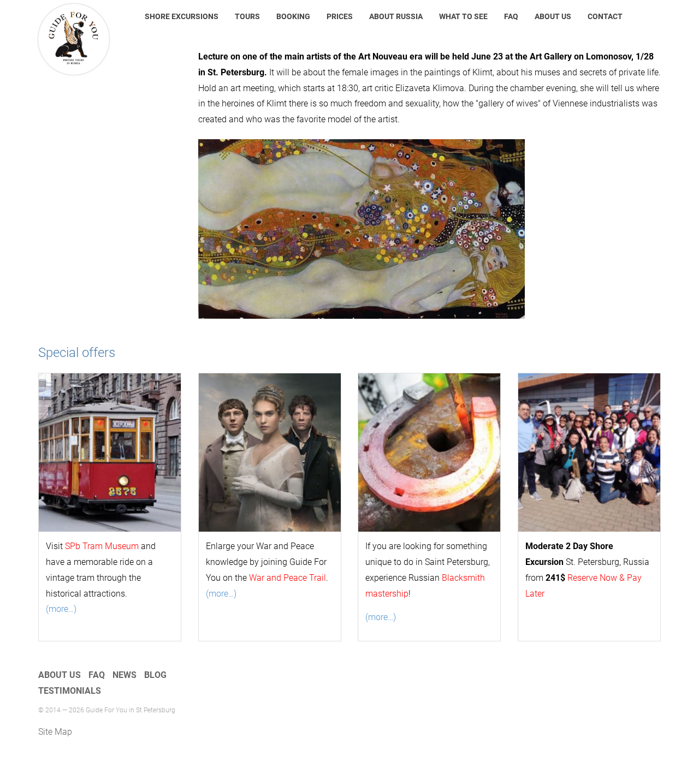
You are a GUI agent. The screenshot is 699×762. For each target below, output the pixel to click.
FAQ (511, 16)
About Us (553, 16)
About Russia (396, 16)
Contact (605, 16)
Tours (247, 16)
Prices (340, 16)
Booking (293, 16)
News (124, 675)
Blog (155, 675)
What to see (463, 16)
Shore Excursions (181, 16)
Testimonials (69, 691)
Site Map (55, 732)
